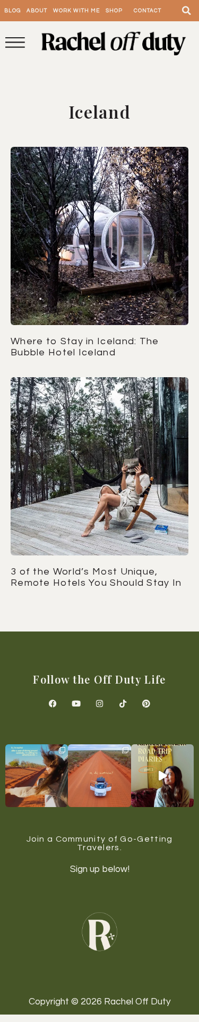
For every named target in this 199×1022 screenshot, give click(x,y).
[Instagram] (100, 703)
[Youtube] (76, 703)
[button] (187, 11)
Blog (12, 10)
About (37, 10)
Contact (147, 10)
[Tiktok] (123, 703)
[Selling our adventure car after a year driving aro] (36, 775)
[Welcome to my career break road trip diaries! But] (162, 775)
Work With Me (76, 10)
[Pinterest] (146, 703)
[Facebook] (53, 703)
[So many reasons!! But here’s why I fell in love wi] (99, 775)
